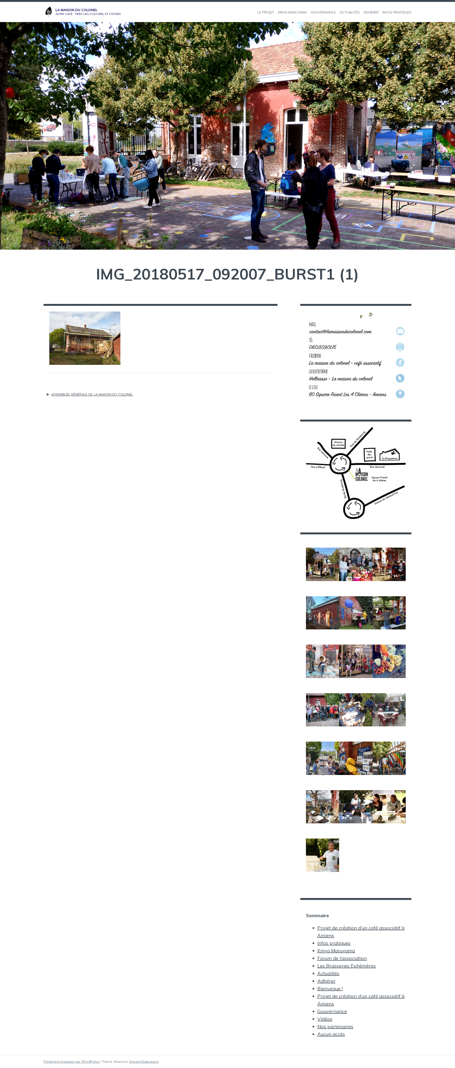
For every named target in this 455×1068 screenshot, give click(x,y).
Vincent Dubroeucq (144, 1061)
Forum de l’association (342, 958)
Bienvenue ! (330, 988)
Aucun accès (331, 1034)
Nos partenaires (335, 1026)
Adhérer (326, 981)
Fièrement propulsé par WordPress (72, 1061)
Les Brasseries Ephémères (346, 966)
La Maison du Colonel (76, 10)
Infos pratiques (333, 943)
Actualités (328, 973)
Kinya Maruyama (336, 950)
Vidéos (324, 1019)
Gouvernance (332, 1011)
